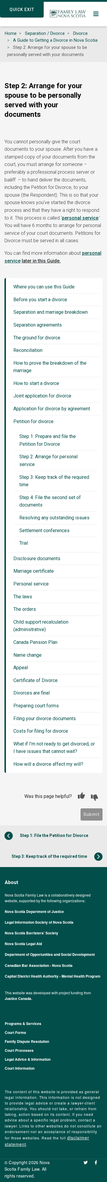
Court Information (19, 1068)
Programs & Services (23, 1023)
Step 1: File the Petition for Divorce (53, 835)
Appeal (20, 667)
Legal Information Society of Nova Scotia (39, 922)
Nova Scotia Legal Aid (23, 943)
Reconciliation (28, 350)
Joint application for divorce (42, 396)
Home (11, 33)
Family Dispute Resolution (27, 1041)
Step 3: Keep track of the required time (54, 481)
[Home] (68, 14)
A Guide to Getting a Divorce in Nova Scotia (55, 40)
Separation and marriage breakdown (50, 312)
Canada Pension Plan (35, 642)
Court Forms (15, 1032)
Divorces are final (31, 693)
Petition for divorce (33, 421)
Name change (27, 655)
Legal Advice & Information (28, 1059)
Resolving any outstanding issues (54, 518)
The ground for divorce (36, 338)
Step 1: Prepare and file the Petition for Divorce (47, 440)
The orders (24, 609)
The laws (22, 596)
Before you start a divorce (40, 299)
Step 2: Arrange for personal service (48, 460)
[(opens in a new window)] (88, 1162)
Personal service (31, 584)
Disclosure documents (36, 558)
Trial (23, 543)
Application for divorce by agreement (51, 408)
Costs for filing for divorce (40, 731)
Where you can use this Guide (44, 287)
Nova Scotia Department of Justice (34, 911)
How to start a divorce (36, 383)
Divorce (80, 33)
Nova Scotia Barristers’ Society (31, 933)
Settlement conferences (44, 530)
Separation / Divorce (45, 33)
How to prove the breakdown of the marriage (49, 367)
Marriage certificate (33, 571)
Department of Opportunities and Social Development (50, 954)
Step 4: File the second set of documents (50, 501)
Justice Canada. (18, 998)
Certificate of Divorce (35, 680)
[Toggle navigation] (96, 14)
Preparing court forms (36, 706)
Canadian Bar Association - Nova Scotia (39, 965)
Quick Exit (22, 9)
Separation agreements (37, 325)
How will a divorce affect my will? (48, 764)
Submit (92, 814)
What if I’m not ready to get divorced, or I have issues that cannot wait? (54, 747)
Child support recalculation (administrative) (40, 626)
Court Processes (19, 1050)
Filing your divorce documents (44, 718)
